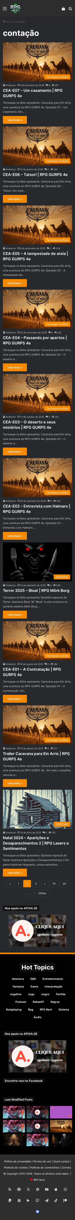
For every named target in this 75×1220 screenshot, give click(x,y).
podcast (20, 1001)
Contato (66, 1167)
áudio (38, 1017)
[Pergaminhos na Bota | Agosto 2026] (14, 1140)
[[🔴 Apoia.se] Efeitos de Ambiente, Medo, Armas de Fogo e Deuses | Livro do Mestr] (38, 1112)
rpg (30, 1009)
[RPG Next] (15, 8)
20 (64, 883)
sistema (63, 1009)
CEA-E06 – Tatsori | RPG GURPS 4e (35, 174)
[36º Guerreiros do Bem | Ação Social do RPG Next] (61, 1112)
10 (54, 883)
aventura (18, 978)
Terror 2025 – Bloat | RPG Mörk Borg (36, 590)
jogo (31, 994)
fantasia (18, 986)
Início (8, 21)
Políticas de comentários (44, 1167)
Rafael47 (38, 1001)
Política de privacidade (17, 1161)
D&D (33, 978)
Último (42, 893)
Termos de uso (42, 1161)
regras (55, 1001)
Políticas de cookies (16, 1167)
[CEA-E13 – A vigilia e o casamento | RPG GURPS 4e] (61, 1126)
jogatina (15, 994)
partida (60, 994)
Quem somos (61, 1161)
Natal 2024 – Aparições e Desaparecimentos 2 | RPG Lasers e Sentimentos (36, 843)
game (34, 986)
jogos (45, 994)
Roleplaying (14, 1009)
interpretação (53, 986)
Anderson (11, 85)
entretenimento (52, 978)
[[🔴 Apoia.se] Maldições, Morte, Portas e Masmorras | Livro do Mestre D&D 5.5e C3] (38, 1126)
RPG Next (46, 1009)
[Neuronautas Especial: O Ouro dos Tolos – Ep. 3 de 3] (61, 1140)
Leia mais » (15, 120)
